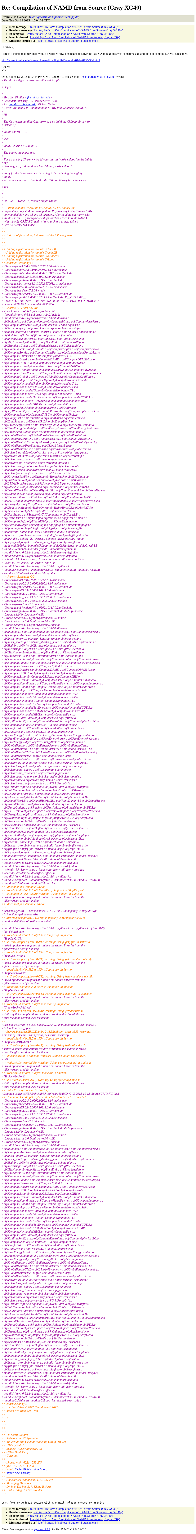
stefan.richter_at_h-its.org (98, 76)
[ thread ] (50, 40)
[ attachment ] (89, 40)
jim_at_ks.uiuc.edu (38, 97)
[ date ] (40, 40)
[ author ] (74, 40)
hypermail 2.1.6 (42, 1529)
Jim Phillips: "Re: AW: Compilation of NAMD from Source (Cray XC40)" (73, 27)
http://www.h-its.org (18, 1472)
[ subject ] (63, 40)
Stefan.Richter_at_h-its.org (31, 1469)
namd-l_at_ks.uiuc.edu (22, 104)
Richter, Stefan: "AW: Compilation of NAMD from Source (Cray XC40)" (78, 30)
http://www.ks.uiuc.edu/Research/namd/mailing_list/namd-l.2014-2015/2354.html (51, 60)
